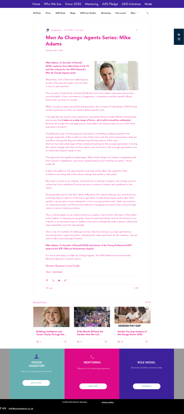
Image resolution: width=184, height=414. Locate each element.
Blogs (72, 13)
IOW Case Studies (88, 13)
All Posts (37, 13)
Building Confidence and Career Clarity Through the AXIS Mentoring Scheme (50, 333)
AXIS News (60, 13)
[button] (52, 4)
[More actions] (136, 30)
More (133, 13)
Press (48, 13)
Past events (121, 13)
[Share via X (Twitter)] (53, 280)
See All (148, 302)
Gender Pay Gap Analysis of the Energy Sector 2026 (132, 333)
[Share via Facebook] (47, 280)
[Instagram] (178, 39)
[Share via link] (65, 280)
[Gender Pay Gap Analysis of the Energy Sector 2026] (133, 317)
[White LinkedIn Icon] (178, 34)
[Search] (150, 4)
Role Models (57, 272)
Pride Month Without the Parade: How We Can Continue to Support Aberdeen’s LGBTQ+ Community (90, 333)
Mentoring (106, 13)
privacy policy (108, 402)
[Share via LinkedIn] (59, 280)
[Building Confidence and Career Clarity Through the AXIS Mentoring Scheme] (51, 317)
